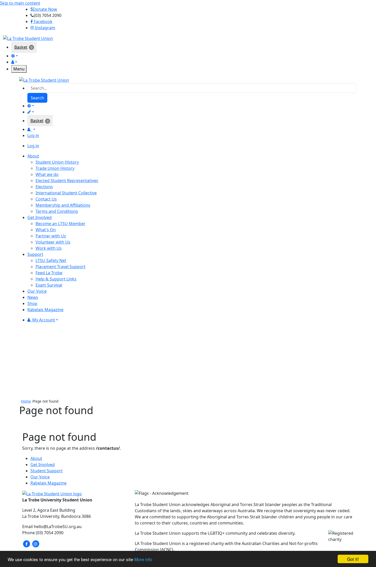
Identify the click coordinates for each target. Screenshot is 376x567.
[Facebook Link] (26, 543)
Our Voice (40, 477)
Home (26, 401)
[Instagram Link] (35, 543)
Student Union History (57, 162)
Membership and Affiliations (63, 205)
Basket (20, 47)
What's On (46, 230)
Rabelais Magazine (48, 483)
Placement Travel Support (60, 266)
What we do (47, 174)
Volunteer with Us (53, 242)
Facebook (42, 21)
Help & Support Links (56, 279)
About (36, 458)
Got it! (353, 559)
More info (143, 559)
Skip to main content (20, 3)
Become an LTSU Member (60, 223)
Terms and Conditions (57, 211)
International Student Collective (66, 193)
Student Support (46, 471)
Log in (33, 135)
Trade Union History (55, 168)
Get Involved (42, 464)
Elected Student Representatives (67, 180)
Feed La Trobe (49, 273)
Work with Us (49, 248)
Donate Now (45, 9)
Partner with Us (51, 236)
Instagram (44, 27)
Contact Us (46, 199)
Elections (44, 187)
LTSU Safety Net (51, 260)
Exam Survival (49, 285)
